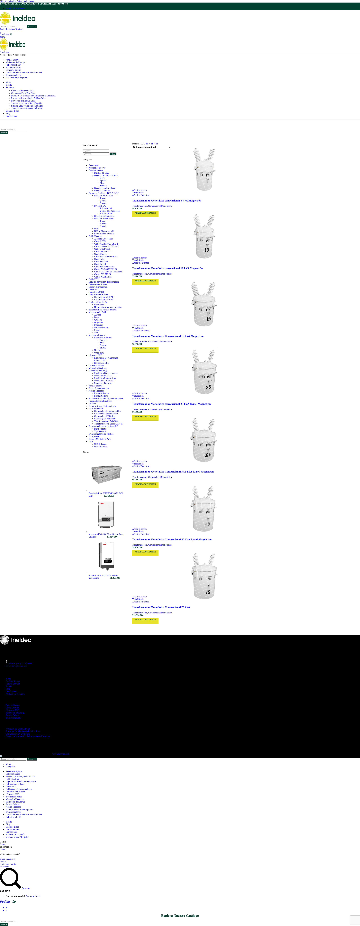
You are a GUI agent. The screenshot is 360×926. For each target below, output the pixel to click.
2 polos (103, 201)
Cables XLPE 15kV (103, 277)
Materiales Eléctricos (98, 368)
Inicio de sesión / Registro (17, 837)
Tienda (9, 686)
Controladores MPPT (103, 297)
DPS (96, 228)
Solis (96, 332)
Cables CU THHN (102, 274)
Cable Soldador (101, 261)
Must (102, 183)
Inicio (8, 678)
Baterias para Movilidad (104, 188)
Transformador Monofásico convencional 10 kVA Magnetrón (167, 268)
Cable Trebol (100, 264)
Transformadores (96, 408)
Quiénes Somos (13, 681)
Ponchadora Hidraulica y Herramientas (106, 398)
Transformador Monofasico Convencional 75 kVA (161, 607)
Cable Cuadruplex (102, 249)
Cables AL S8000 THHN (105, 269)
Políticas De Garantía (15, 694)
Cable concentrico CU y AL (106, 246)
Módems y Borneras (103, 383)
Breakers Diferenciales (104, 216)
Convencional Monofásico (106, 413)
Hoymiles (98, 322)
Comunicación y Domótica (23, 93)
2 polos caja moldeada (110, 211)
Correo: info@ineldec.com (16, 666)
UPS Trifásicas (100, 446)
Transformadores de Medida (101, 434)
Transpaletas (94, 436)
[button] (139, 190)
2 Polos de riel (106, 213)
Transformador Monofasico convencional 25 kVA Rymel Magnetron (171, 403)
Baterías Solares (96, 170)
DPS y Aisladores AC (104, 231)
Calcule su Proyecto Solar (22, 90)
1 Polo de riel (106, 208)
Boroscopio (99, 304)
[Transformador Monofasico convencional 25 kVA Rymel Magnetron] (204, 372)
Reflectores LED (101, 363)
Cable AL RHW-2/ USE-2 (106, 244)
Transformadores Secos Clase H (108, 424)
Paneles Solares (95, 386)
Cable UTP (94, 279)
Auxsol (97, 315)
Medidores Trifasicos (103, 380)
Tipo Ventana (100, 431)
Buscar (4, 133)
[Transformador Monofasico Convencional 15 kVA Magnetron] (204, 304)
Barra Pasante (100, 429)
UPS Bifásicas (100, 444)
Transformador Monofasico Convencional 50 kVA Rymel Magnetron (172, 539)
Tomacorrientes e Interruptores (102, 406)
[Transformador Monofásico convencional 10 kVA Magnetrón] (204, 237)
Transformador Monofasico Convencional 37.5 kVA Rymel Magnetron (173, 471)
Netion (97, 350)
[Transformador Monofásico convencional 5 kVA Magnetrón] (204, 169)
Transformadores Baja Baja (106, 421)
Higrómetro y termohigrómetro (108, 307)
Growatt (98, 320)
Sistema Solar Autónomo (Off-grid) (27, 106)
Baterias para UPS (102, 190)
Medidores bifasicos (103, 375)
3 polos (103, 203)
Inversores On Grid (97, 312)
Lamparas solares (96, 365)
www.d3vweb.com (60, 754)
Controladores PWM (103, 299)
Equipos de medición (98, 302)
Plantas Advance (101, 393)
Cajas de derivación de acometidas (104, 282)
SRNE (103, 347)
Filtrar (113, 154)
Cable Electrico (95, 236)
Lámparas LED (95, 355)
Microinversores (101, 327)
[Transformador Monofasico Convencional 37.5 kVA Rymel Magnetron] (204, 440)
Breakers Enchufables (104, 218)
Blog (8, 689)
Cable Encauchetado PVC (106, 256)
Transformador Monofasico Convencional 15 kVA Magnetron (168, 336)
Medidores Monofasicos (105, 378)
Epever (103, 180)
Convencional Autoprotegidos (107, 411)
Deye (102, 178)
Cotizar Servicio (13, 684)
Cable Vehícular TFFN (104, 266)
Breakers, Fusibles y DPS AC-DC (104, 193)
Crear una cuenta (7, 859)
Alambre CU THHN (103, 239)
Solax (96, 330)
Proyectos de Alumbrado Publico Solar (28, 98)
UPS (91, 441)
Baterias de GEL (101, 173)
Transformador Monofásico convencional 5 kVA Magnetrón (166, 200)
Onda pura (99, 353)
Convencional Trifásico (104, 416)
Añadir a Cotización (145, 213)
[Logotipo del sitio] (17, 24)
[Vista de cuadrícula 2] (166, 143)
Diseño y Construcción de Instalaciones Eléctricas (33, 95)
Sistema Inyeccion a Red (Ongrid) (26, 103)
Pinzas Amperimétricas (99, 388)
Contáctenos (11, 691)
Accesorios (93, 165)
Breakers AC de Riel (103, 195)
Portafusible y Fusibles (104, 233)
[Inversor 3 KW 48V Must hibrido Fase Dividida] (106, 532)
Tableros (92, 403)
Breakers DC (100, 206)
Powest (103, 345)
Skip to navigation (8, 1)
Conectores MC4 (96, 292)
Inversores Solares (97, 335)
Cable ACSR (100, 241)
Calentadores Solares (98, 284)
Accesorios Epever (97, 168)
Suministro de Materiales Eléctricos (26, 108)
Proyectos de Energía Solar (23, 101)
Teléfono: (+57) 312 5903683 (20, 664)
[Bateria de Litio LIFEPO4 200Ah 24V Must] (106, 491)
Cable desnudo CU (102, 251)
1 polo (102, 198)
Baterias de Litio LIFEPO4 (106, 175)
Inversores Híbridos (103, 337)
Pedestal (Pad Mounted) (104, 418)
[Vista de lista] (161, 143)
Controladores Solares (98, 294)
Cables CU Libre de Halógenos (108, 271)
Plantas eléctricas (96, 391)
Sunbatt (103, 185)
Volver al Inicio (33, 896)
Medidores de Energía (98, 370)
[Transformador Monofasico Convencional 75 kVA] (204, 575)
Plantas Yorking (101, 396)
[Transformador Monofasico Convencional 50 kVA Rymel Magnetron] (204, 508)
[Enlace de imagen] (15, 644)
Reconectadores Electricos (100, 401)
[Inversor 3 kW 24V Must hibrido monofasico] (106, 573)
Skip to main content (26, 1)
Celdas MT (94, 289)
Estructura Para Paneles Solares (102, 309)
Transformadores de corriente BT (103, 426)
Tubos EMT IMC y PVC (100, 439)
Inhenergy (98, 325)
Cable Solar (99, 259)
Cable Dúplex (100, 254)
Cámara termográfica (98, 287)
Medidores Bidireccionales (106, 373)
